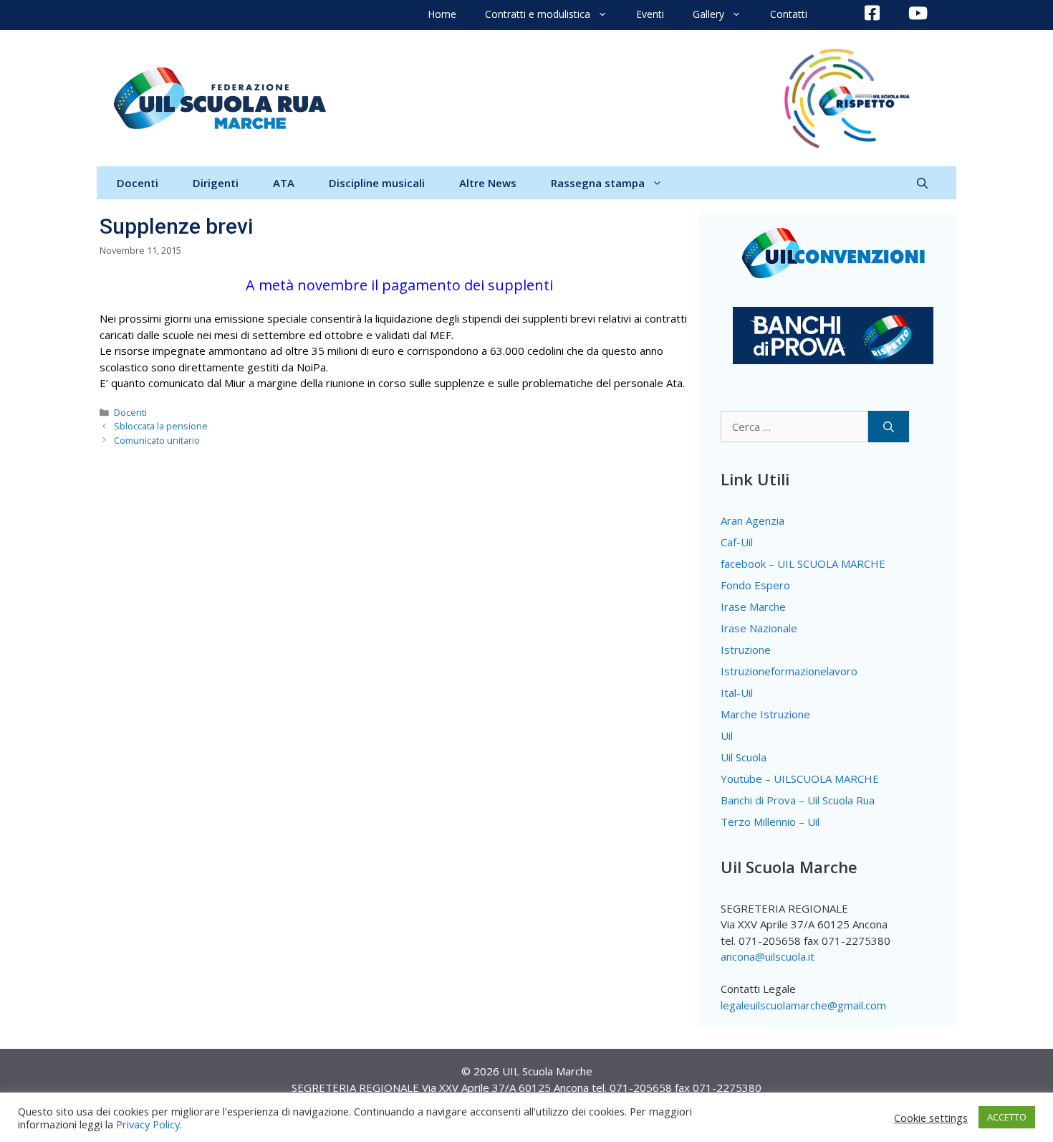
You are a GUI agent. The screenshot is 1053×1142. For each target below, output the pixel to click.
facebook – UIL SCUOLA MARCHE (803, 563)
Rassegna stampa (598, 183)
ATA (283, 183)
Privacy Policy (148, 1124)
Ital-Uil (737, 692)
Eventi (650, 14)
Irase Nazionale (759, 628)
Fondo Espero (755, 585)
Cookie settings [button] (931, 1117)
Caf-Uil (737, 542)
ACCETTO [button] (1006, 1116)
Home (442, 14)
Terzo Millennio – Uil (770, 821)
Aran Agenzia (752, 520)
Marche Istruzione (765, 714)
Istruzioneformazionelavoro (789, 671)
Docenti (137, 183)
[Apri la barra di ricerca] (922, 182)
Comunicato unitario (157, 440)
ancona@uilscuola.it (767, 956)
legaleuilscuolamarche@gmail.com (803, 1005)
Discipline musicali (377, 183)
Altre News (487, 183)
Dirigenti (216, 183)
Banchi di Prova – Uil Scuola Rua (798, 800)
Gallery (708, 14)
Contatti (788, 14)
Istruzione (746, 649)
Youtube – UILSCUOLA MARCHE (800, 778)
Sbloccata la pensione (161, 425)
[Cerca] (888, 427)
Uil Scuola (743, 757)
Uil (727, 735)
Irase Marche (753, 606)
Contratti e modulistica (537, 14)
